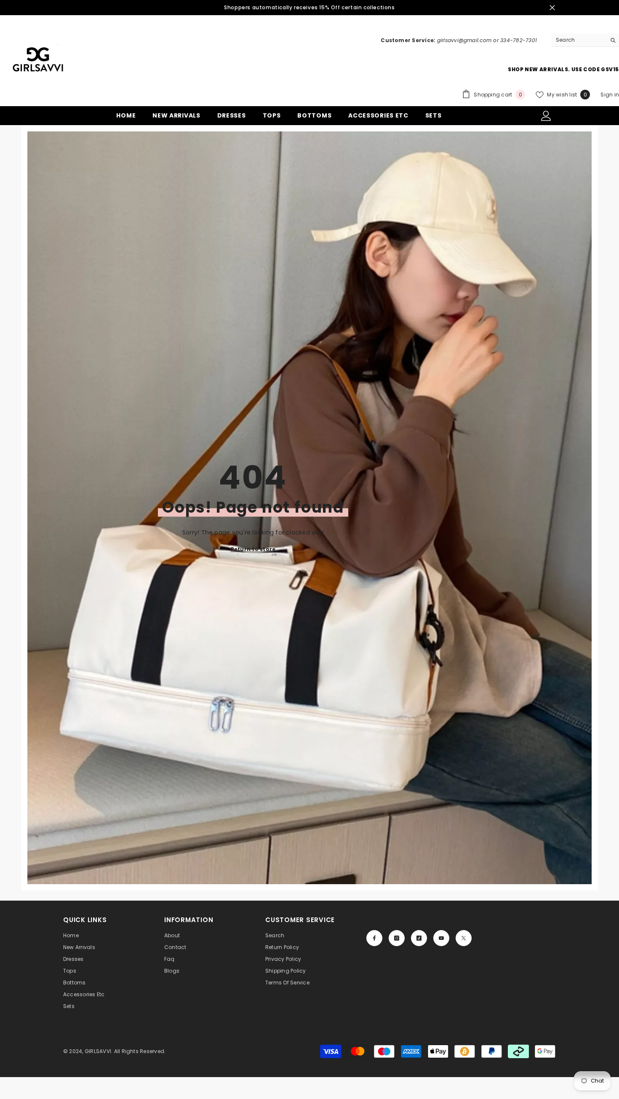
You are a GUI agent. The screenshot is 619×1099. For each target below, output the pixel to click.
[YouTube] (441, 938)
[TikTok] (419, 938)
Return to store (253, 549)
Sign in (609, 94)
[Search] (585, 40)
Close (552, 7)
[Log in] (546, 116)
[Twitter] (464, 938)
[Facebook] (374, 938)
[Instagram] (397, 938)
